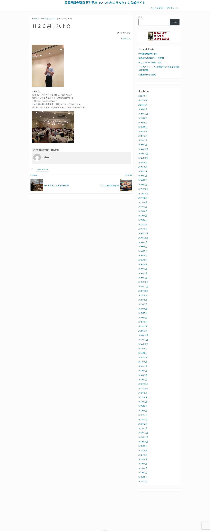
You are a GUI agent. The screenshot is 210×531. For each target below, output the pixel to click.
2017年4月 (142, 220)
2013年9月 (142, 393)
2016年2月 (142, 273)
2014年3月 (142, 375)
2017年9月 (142, 198)
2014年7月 (142, 357)
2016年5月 (142, 260)
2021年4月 (142, 105)
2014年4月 (142, 371)
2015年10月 (143, 291)
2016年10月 (143, 238)
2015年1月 (142, 331)
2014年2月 (142, 380)
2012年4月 (142, 468)
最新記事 (55, 150)
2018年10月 (143, 158)
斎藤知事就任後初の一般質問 (151, 58)
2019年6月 (142, 123)
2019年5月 (142, 127)
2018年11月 (143, 154)
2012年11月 (143, 437)
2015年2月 (142, 326)
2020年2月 (142, 109)
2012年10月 (143, 442)
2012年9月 (142, 446)
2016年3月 (142, 269)
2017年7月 (142, 207)
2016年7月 (142, 251)
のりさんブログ (157, 8)
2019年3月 (142, 136)
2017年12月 (143, 189)
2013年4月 (142, 415)
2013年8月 (142, 397)
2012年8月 (142, 450)
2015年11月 (143, 287)
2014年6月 (142, 362)
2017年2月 (142, 224)
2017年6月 (142, 211)
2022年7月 (142, 96)
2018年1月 (142, 185)
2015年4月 (142, 318)
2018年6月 (142, 167)
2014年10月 (143, 344)
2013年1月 (142, 428)
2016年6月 (142, 255)
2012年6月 (142, 459)
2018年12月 (143, 149)
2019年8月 (142, 118)
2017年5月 (142, 216)
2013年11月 (143, 384)
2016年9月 (142, 242)
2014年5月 (142, 366)
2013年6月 (142, 406)
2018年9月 (142, 162)
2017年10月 (143, 194)
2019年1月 (142, 145)
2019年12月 (143, 114)
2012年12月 (143, 433)
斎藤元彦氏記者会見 (147, 75)
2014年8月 (142, 353)
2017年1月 (142, 229)
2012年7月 (142, 455)
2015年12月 (143, 282)
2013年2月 (142, 424)
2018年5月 (142, 171)
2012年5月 (142, 464)
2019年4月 (142, 131)
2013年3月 (142, 419)
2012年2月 (142, 477)
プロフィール (172, 8)
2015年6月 (142, 309)
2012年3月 (142, 473)
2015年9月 (142, 295)
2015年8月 (142, 300)
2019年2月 (142, 140)
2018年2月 (142, 180)
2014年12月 (143, 335)
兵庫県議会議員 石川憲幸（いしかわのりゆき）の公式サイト (105, 2)
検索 (140, 17)
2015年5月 (142, 313)
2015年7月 (142, 304)
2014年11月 (143, 340)
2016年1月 (142, 278)
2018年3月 (142, 176)
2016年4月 (142, 264)
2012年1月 (142, 481)
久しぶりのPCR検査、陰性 (150, 62)
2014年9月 (142, 349)
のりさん (127, 39)
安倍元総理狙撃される (148, 54)
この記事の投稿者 (41, 150)
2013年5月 (142, 411)
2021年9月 (142, 100)
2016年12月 (143, 233)
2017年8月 (142, 202)
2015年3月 (142, 322)
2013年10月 (143, 388)
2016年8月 (142, 247)
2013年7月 (142, 402)
